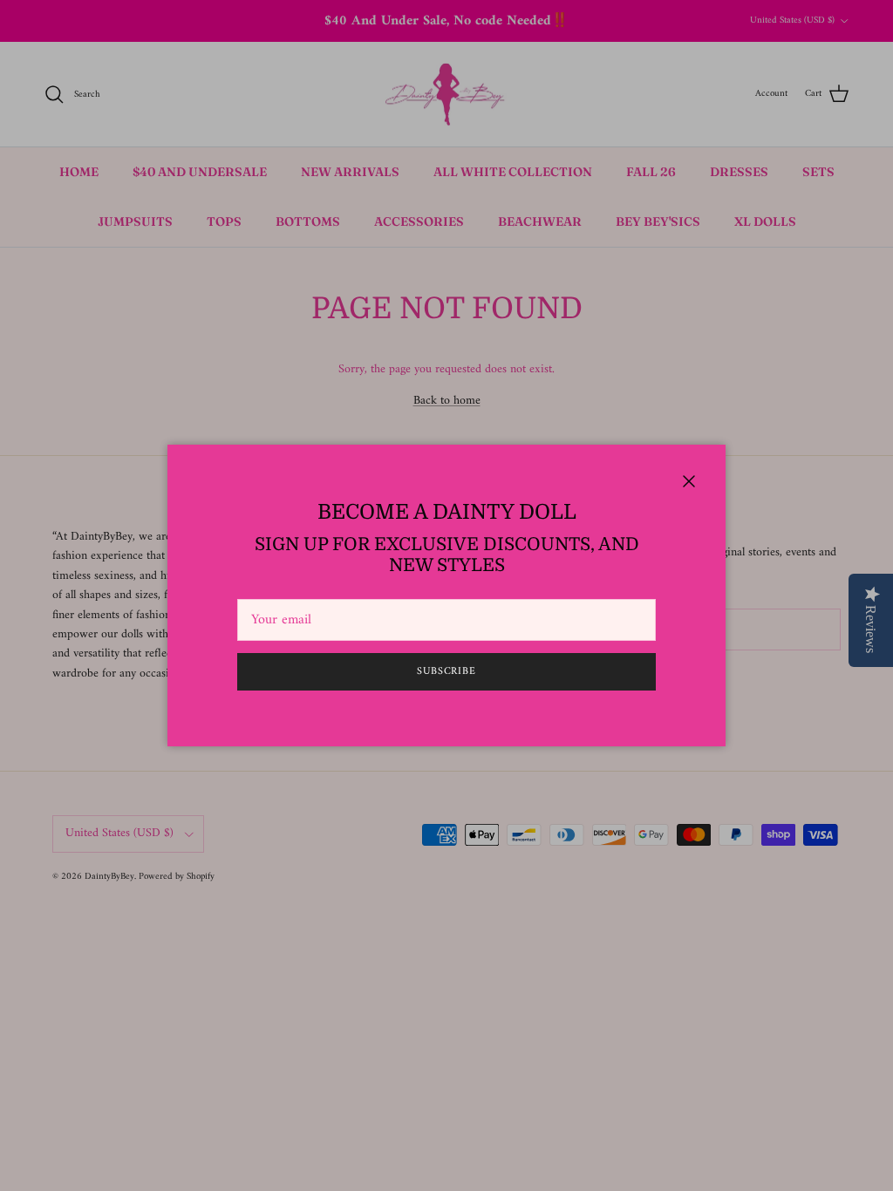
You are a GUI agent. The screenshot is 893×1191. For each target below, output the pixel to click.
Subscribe (447, 672)
